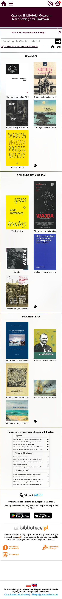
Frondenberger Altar (20, 464)
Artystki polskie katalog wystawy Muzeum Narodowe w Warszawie (36, 449)
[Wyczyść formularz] (52, 47)
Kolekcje (34, 46)
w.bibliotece (13, 537)
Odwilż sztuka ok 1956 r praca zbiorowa (27, 442)
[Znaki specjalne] (58, 47)
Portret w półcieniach (20, 457)
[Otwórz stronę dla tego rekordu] (18, 79)
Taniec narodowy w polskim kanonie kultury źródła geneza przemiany (37, 467)
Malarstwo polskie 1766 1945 (23, 444)
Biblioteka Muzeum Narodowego (28, 32)
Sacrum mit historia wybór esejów (24, 477)
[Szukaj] (58, 41)
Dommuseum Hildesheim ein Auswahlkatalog (28, 462)
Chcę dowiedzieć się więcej (17, 594)
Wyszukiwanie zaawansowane (15, 46)
